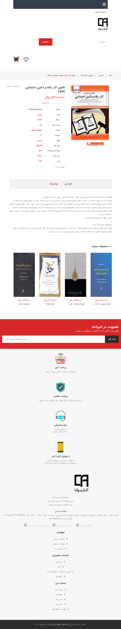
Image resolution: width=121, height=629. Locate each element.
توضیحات (53, 184)
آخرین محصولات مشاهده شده (59, 571)
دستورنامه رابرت (24, 304)
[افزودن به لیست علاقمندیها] (30, 256)
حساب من (59, 589)
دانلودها (59, 576)
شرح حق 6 (50, 304)
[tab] (68, 184)
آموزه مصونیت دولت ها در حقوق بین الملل (101, 304)
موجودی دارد (24, 294)
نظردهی (68, 184)
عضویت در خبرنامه (105, 327)
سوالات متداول (59, 543)
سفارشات (59, 594)
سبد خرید (59, 604)
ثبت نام (112, 339)
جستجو (45, 41)
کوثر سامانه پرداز (58, 624)
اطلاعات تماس (59, 539)
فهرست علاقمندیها (59, 609)
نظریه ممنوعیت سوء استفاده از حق (75, 304)
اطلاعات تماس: (60, 511)
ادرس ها (59, 599)
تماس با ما (59, 548)
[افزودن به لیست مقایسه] (30, 263)
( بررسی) (45, 103)
